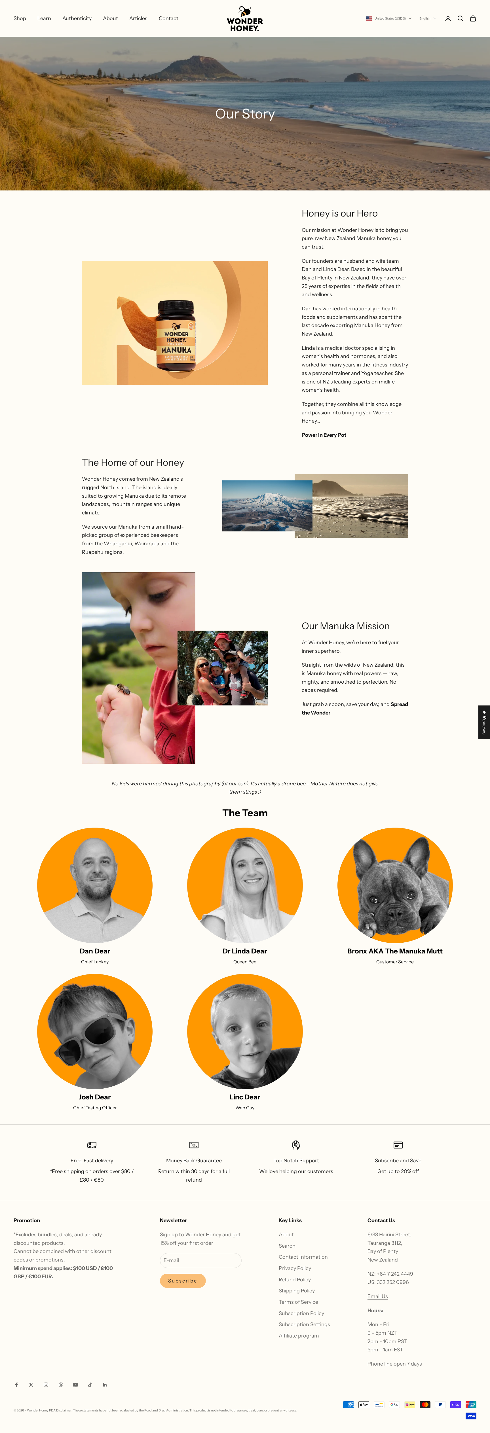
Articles (138, 18)
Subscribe (183, 1281)
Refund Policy (295, 1280)
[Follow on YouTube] (75, 1385)
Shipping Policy (297, 1291)
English (424, 18)
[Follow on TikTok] (90, 1385)
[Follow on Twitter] (31, 1385)
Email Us (378, 1296)
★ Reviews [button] (484, 722)
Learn (44, 18)
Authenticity (77, 18)
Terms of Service (298, 1302)
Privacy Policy (295, 1268)
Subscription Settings (304, 1324)
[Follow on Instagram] (46, 1385)
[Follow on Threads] (61, 1385)
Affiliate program (299, 1336)
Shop (20, 18)
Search (287, 1246)
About (110, 18)
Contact (168, 18)
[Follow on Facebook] (16, 1385)
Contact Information (303, 1257)
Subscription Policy (301, 1313)
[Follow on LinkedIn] (105, 1385)
